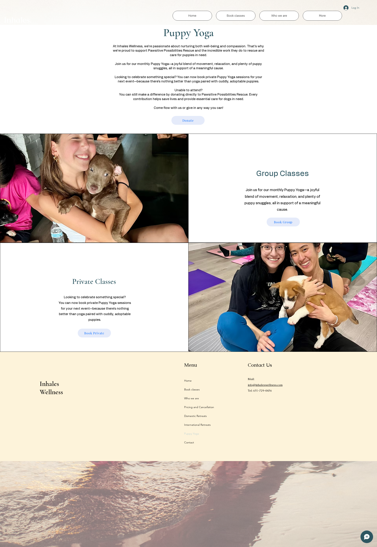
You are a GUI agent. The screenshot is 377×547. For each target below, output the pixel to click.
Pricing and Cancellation (199, 407)
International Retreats (197, 425)
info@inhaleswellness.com (265, 385)
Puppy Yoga (191, 433)
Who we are (191, 398)
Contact (189, 442)
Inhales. (17, 20)
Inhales (49, 384)
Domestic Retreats (195, 416)
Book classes (192, 389)
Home (188, 380)
